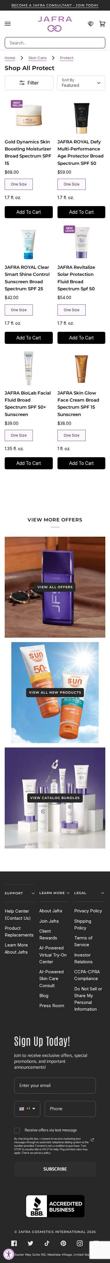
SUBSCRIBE (55, 1169)
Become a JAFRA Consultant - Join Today (55, 5)
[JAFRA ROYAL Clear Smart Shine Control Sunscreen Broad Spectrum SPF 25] (28, 242)
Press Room (51, 1005)
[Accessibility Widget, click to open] (9, 1254)
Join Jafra (49, 921)
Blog (43, 995)
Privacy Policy (88, 911)
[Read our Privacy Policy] (92, 1139)
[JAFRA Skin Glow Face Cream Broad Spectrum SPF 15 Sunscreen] (81, 368)
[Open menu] (10, 24)
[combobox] (55, 42)
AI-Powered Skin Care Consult (51, 978)
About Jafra (50, 911)
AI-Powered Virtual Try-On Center (53, 954)
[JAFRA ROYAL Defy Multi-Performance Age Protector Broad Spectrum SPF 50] (81, 116)
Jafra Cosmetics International (52, 1232)
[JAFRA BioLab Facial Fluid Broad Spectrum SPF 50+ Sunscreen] (28, 368)
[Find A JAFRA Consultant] (88, 24)
